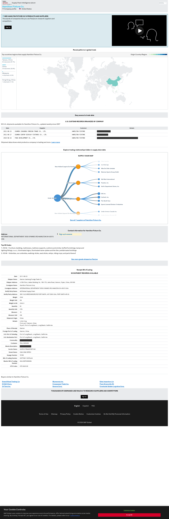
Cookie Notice (78, 414)
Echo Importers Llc (107, 381)
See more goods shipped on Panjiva (84, 259)
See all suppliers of (85, 220)
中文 (93, 406)
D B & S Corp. (7, 384)
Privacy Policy (65, 414)
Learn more (55, 142)
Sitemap (54, 414)
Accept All (129, 515)
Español (86, 406)
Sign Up (8, 27)
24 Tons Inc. (6, 386)
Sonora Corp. (57, 386)
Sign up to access (65, 234)
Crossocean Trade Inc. (61, 384)
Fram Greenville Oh (107, 384)
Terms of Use (43, 414)
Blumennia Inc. (58, 381)
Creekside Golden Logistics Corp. (112, 386)
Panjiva (7, 3)
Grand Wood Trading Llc (11, 381)
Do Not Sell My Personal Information (117, 414)
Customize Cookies (94, 414)
